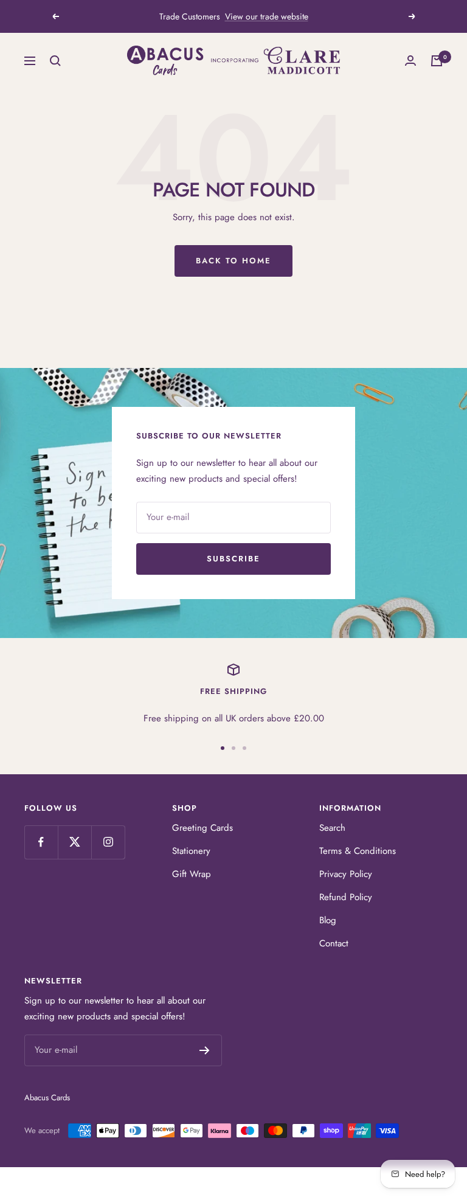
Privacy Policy (345, 874)
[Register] (204, 1050)
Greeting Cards (202, 827)
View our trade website (266, 16)
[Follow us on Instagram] (108, 842)
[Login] (410, 60)
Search (332, 827)
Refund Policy (345, 897)
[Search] (55, 60)
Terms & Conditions (357, 851)
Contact (333, 943)
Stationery (191, 851)
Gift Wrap (191, 874)
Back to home (233, 260)
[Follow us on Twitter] (74, 842)
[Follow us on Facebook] (41, 842)
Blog (327, 920)
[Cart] (437, 60)
